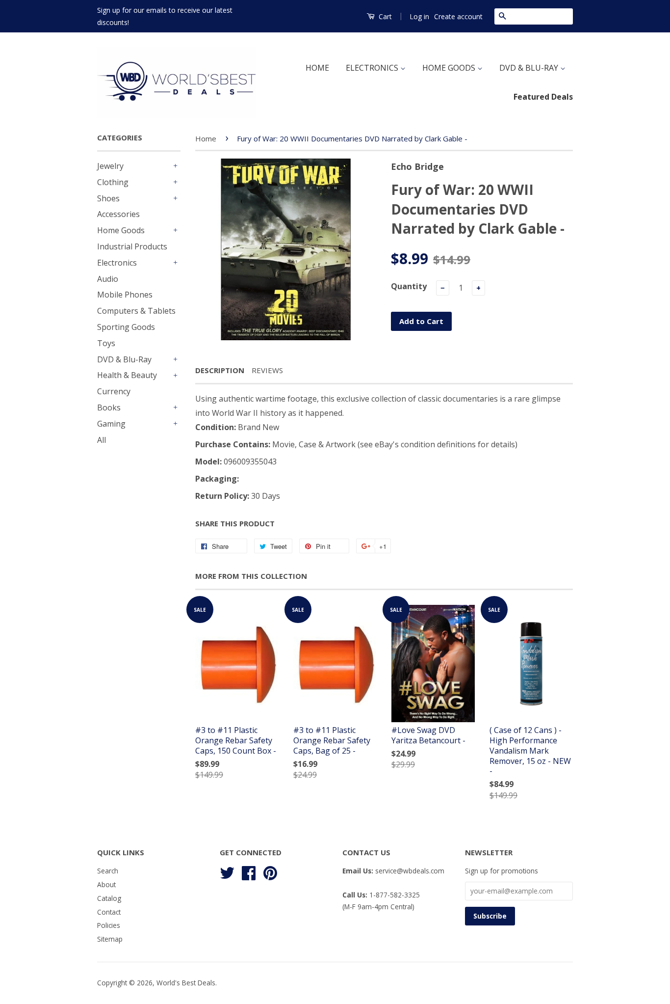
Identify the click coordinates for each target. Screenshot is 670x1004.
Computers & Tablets (136, 310)
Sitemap (110, 939)
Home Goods (121, 230)
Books (109, 407)
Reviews (267, 370)
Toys (106, 343)
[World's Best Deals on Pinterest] (270, 871)
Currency (113, 391)
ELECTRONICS (373, 67)
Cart (384, 16)
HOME (317, 67)
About (106, 884)
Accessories (118, 214)
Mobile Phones (125, 294)
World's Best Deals (185, 982)
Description (219, 370)
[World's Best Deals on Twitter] (227, 871)
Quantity (409, 286)
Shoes (108, 198)
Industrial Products (132, 246)
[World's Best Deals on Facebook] (248, 871)
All (101, 439)
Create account (458, 16)
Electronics (117, 262)
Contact (109, 912)
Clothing (113, 182)
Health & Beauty (127, 375)
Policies (108, 925)
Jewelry (110, 166)
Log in (419, 16)
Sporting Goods (126, 327)
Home (205, 138)
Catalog (109, 898)
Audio (107, 278)
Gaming (111, 423)
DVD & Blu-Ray (124, 359)
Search (107, 870)
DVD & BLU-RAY (529, 67)
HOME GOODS (449, 67)
